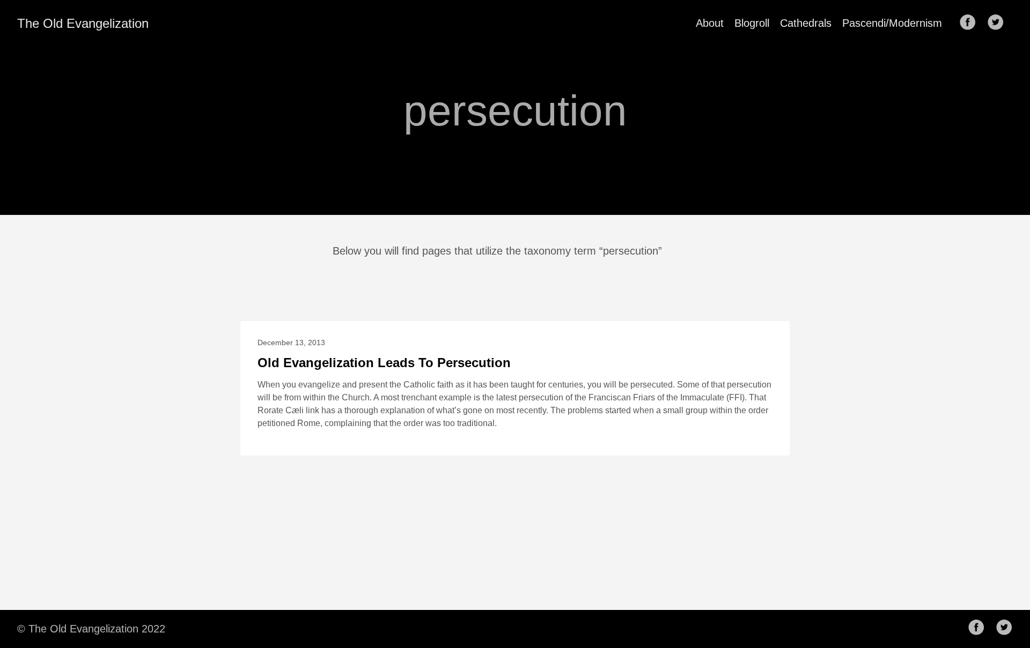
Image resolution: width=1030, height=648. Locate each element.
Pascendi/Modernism (892, 23)
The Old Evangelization (83, 23)
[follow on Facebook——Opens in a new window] (971, 23)
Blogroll (751, 23)
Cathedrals (806, 23)
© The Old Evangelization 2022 (91, 629)
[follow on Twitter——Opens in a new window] (999, 23)
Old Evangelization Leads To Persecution (384, 362)
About (710, 23)
